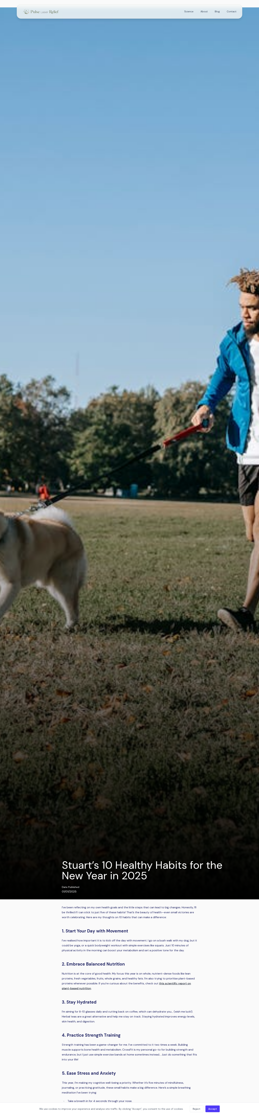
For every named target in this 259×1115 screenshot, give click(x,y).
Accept (212, 1108)
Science (188, 11)
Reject (196, 1108)
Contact (231, 11)
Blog (217, 11)
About (204, 11)
